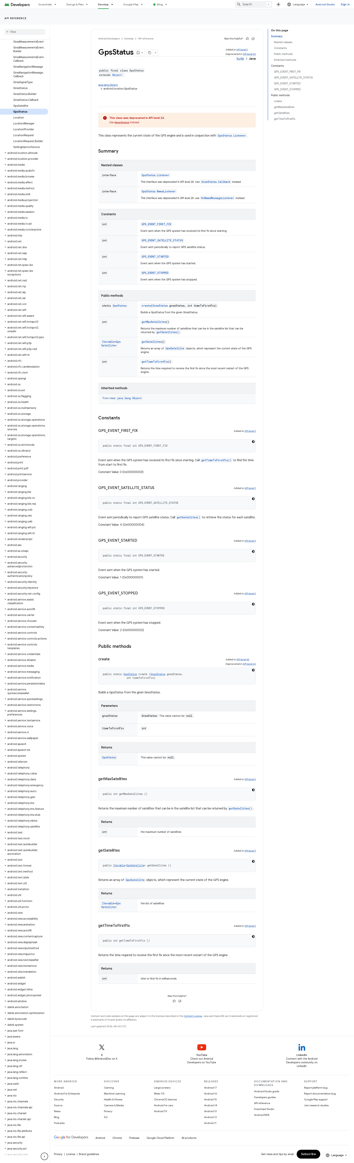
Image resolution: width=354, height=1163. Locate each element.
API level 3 (242, 49)
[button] (24, 153)
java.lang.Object (108, 85)
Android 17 (210, 1087)
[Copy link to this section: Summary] (122, 151)
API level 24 (249, 54)
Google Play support (315, 1099)
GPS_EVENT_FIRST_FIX (156, 224)
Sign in (345, 4)
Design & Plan (75, 4)
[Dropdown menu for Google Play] (143, 4)
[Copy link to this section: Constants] (123, 418)
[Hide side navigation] (44, 1156)
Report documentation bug (320, 1093)
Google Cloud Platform (160, 1138)
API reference (15, 18)
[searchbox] (24, 32)
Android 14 (210, 1105)
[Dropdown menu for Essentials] (57, 4)
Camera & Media (114, 1105)
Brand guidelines (89, 1154)
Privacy (108, 1111)
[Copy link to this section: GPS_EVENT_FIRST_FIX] (141, 431)
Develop (103, 4)
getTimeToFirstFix (155, 361)
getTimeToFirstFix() (216, 460)
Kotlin (240, 59)
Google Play (131, 4)
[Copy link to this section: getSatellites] (123, 850)
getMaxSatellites (154, 322)
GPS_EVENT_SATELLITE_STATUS (162, 240)
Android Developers (109, 38)
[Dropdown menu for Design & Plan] (88, 4)
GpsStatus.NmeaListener (159, 191)
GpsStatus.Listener (232, 135)
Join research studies (316, 1105)
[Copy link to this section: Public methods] (135, 647)
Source (58, 1105)
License (70, 1154)
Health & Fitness (113, 1099)
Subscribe (308, 1154)
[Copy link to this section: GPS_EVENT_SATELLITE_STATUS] (158, 488)
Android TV (160, 1111)
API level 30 (242, 659)
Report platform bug (315, 1087)
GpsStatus (119, 305)
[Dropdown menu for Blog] (168, 4)
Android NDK (261, 1115)
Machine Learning (114, 1093)
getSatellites (152, 341)
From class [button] (122, 398)
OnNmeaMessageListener (217, 198)
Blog (160, 4)
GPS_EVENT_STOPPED (155, 273)
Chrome (117, 1138)
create (146, 305)
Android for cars (163, 1105)
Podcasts (59, 1123)
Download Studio (264, 1109)
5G (106, 1117)
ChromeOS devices (165, 1099)
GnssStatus (121, 122)
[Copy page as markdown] (149, 53)
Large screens (162, 1087)
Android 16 (210, 1093)
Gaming (109, 1087)
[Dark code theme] (253, 441)
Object (117, 75)
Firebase (134, 1138)
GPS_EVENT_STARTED (155, 256)
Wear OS (159, 1093)
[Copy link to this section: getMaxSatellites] (130, 779)
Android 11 (210, 1123)
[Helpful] (247, 38)
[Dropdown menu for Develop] (114, 4)
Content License (193, 1016)
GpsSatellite (111, 343)
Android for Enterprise (67, 1093)
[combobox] (253, 4)
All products (189, 1138)
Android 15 (210, 1099)
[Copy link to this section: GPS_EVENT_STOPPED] (141, 593)
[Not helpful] (253, 38)
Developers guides (265, 1097)
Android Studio (325, 4)
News (57, 1111)
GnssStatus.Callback (215, 182)
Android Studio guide (266, 1091)
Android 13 (210, 1111)
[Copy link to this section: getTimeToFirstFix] (133, 926)
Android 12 (210, 1117)
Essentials (45, 4)
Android (59, 1087)
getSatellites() (168, 332)
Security (59, 1099)
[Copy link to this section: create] (113, 659)
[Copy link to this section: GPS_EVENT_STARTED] (141, 541)
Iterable (108, 341)
